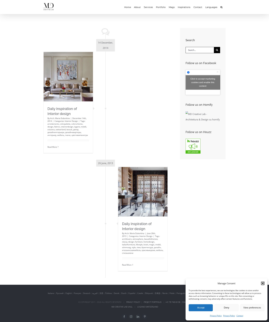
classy (124, 241)
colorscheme (77, 124)
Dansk (116, 293)
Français (77, 293)
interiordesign (67, 126)
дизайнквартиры (73, 132)
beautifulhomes (151, 239)
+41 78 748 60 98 (173, 302)
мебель (60, 135)
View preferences (252, 307)
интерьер (51, 135)
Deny (226, 307)
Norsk (165, 293)
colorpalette (65, 124)
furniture (139, 241)
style (134, 247)
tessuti (69, 129)
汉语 (101, 293)
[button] (262, 283)
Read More (52, 147)
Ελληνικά (149, 293)
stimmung (126, 247)
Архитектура (147, 247)
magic (151, 244)
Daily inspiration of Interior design (68, 69)
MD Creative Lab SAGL (122, 306)
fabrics (57, 126)
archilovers (127, 239)
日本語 (157, 293)
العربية (94, 293)
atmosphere (138, 239)
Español (131, 293)
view (139, 247)
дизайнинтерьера (55, 132)
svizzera (51, 129)
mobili (83, 126)
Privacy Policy (216, 315)
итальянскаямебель (131, 250)
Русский (60, 293)
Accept (200, 307)
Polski (172, 293)
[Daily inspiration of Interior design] (68, 76)
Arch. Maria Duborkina (60, 118)
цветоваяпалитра (79, 135)
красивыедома (148, 250)
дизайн (157, 247)
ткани (68, 135)
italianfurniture (128, 244)
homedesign (149, 241)
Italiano (51, 293)
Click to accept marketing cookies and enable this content (202, 82)
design (50, 126)
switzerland (61, 129)
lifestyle (139, 244)
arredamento (53, 124)
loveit (146, 244)
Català (140, 293)
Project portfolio (152, 302)
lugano (77, 126)
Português (181, 293)
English (69, 293)
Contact (239, 315)
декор (75, 129)
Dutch (123, 293)
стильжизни (127, 253)
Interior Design (71, 121)
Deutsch (86, 293)
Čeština (108, 293)
